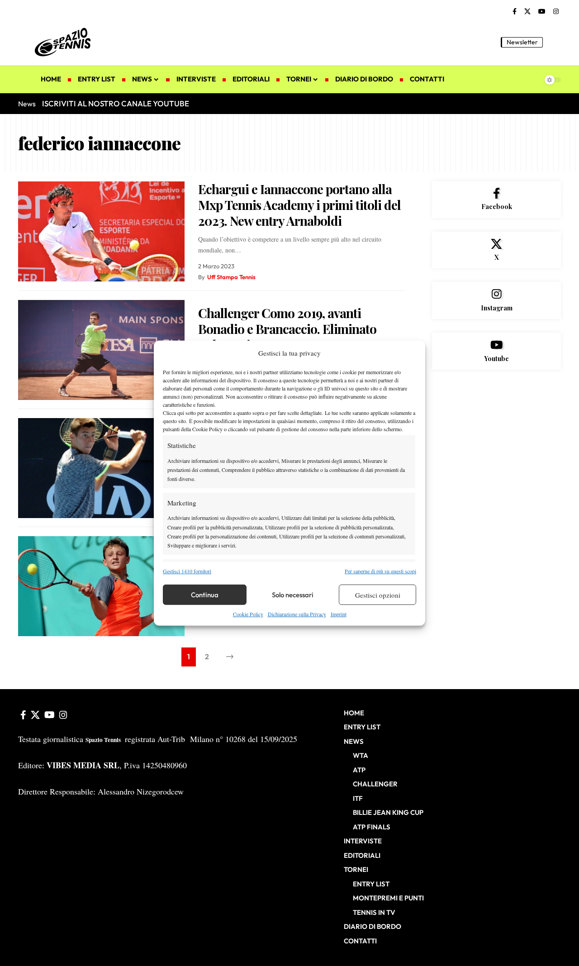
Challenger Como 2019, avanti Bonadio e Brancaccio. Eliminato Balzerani (287, 329)
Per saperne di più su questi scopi (380, 571)
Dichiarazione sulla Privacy (297, 614)
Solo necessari (292, 594)
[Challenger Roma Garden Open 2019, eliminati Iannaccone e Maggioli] (101, 468)
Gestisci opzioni (377, 595)
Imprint (338, 614)
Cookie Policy (248, 614)
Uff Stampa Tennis (231, 277)
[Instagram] (556, 11)
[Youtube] (496, 351)
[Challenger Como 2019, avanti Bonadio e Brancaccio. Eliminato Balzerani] (101, 350)
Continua (204, 594)
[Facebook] (514, 11)
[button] (554, 42)
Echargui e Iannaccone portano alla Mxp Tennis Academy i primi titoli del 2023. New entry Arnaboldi (299, 205)
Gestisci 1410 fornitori (187, 571)
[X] (527, 11)
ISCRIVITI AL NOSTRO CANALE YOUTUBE (115, 103)
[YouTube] (542, 11)
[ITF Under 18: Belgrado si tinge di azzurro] (101, 586)
